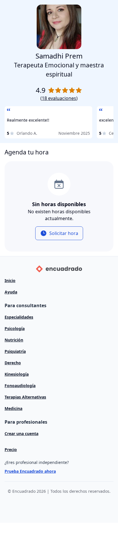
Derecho (13, 362)
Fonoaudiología (20, 385)
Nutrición (14, 340)
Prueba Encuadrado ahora (30, 471)
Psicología (15, 328)
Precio (11, 449)
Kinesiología (17, 374)
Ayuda (11, 292)
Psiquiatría (15, 351)
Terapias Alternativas (25, 397)
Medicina (13, 408)
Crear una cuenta (21, 433)
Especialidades (19, 317)
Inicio (10, 280)
